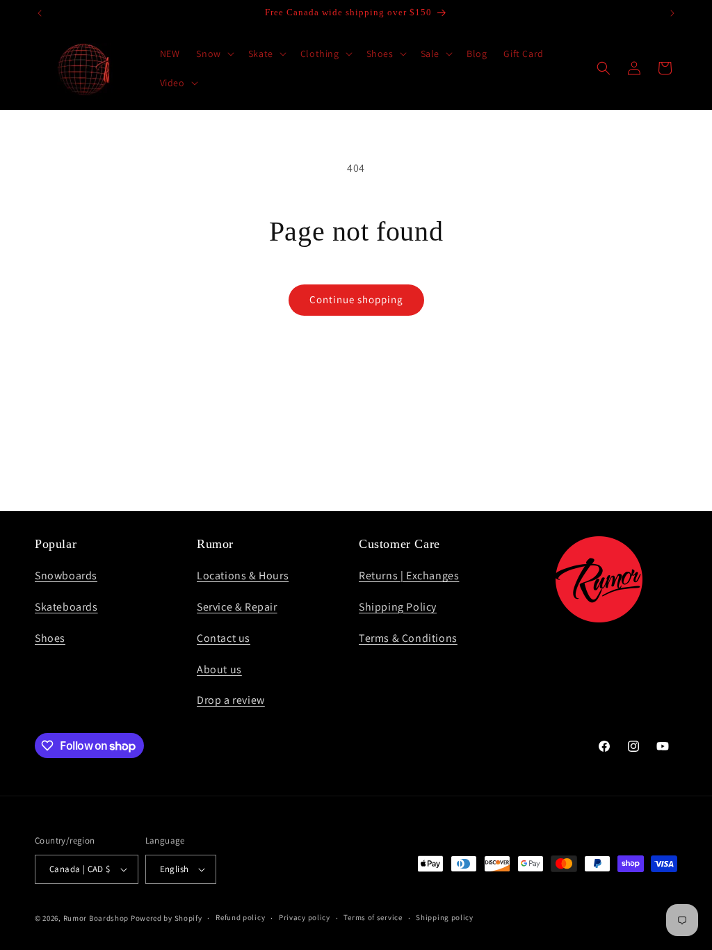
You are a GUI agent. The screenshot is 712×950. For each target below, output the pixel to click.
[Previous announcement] (39, 13)
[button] (213, 53)
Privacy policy (304, 917)
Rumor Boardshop (96, 918)
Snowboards (66, 575)
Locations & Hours (243, 575)
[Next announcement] (672, 13)
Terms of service (372, 917)
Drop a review (231, 700)
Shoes (50, 638)
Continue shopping (356, 299)
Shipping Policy (398, 606)
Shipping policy (445, 917)
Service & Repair (237, 606)
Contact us (223, 638)
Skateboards (66, 606)
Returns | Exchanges (409, 575)
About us (219, 669)
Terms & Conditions (408, 638)
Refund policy (240, 917)
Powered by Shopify (166, 918)
